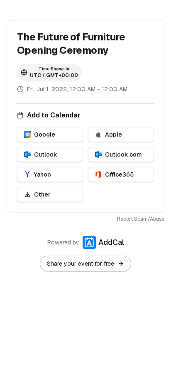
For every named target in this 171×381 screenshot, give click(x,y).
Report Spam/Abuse (140, 219)
